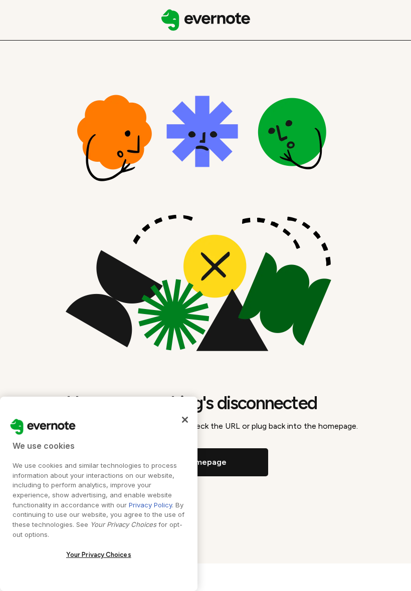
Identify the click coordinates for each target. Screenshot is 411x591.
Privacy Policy (150, 505)
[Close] (185, 420)
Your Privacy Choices (98, 554)
